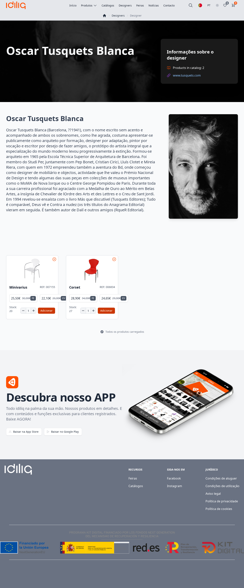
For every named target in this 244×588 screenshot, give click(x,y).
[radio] (23, 298)
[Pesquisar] (190, 5)
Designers (118, 15)
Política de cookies (218, 509)
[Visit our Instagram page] (233, 577)
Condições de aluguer (221, 478)
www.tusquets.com (187, 75)
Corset (74, 287)
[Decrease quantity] (23, 311)
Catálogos (135, 486)
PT (208, 5)
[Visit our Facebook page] (224, 577)
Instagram (174, 486)
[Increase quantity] (33, 311)
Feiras (132, 478)
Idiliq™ (23, 577)
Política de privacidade (221, 501)
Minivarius (18, 287)
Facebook (174, 478)
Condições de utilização (222, 486)
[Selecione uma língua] (200, 5)
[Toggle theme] (217, 5)
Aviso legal (213, 493)
